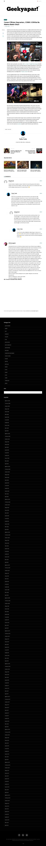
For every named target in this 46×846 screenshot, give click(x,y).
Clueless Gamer (24, 71)
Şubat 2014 (7, 811)
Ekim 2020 (7, 592)
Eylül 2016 (7, 726)
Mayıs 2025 (7, 441)
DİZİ (6, 331)
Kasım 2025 (7, 425)
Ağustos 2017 (7, 696)
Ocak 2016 (7, 748)
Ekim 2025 (7, 428)
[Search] (37, 1)
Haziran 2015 (7, 767)
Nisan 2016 (7, 740)
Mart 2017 (7, 710)
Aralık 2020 (7, 587)
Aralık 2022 (7, 521)
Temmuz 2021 (7, 567)
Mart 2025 (7, 447)
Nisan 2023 (7, 510)
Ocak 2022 (7, 551)
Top (23, 843)
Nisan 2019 (7, 641)
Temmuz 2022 (7, 534)
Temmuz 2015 (7, 765)
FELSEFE (6, 336)
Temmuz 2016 (7, 732)
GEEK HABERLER (8, 345)
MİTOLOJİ (7, 364)
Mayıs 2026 (7, 408)
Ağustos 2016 (7, 729)
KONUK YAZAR (7, 355)
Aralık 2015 (7, 751)
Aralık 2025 (7, 422)
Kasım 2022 (7, 524)
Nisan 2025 (7, 444)
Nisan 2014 (7, 806)
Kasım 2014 (7, 786)
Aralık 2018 (7, 652)
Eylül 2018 (7, 660)
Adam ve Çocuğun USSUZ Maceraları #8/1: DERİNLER (35, 170)
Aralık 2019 (7, 619)
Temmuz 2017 (7, 699)
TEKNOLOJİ (7, 380)
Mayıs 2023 (7, 507)
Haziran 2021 (7, 570)
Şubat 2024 (7, 482)
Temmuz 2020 (7, 600)
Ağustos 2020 (7, 597)
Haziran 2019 (7, 636)
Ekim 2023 (7, 493)
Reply (41, 180)
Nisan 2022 (7, 543)
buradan (19, 123)
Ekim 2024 (7, 460)
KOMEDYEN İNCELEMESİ (9, 353)
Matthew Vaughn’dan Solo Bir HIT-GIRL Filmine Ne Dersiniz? (16, 152)
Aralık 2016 (7, 718)
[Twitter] (3, 36)
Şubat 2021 (7, 581)
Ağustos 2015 (7, 762)
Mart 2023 (7, 513)
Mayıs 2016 (7, 737)
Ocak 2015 (7, 781)
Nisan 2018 (7, 674)
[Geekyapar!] (23, 9)
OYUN (6, 369)
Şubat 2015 (7, 778)
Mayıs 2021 (7, 573)
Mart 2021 (7, 578)
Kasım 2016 (7, 721)
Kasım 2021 (7, 556)
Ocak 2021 (7, 584)
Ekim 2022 (7, 526)
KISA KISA (7, 350)
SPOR (6, 375)
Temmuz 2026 (7, 403)
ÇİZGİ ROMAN (7, 325)
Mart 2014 (7, 808)
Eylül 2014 (7, 792)
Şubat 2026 (7, 417)
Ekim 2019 (7, 625)
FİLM (6, 339)
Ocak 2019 (7, 649)
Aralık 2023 (7, 488)
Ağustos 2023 (7, 499)
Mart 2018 (7, 677)
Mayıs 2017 (7, 704)
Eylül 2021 (7, 562)
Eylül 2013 (7, 825)
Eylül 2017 (7, 693)
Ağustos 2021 (7, 565)
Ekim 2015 (7, 756)
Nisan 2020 (7, 608)
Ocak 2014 (7, 814)
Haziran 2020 (7, 603)
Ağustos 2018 (7, 663)
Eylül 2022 (7, 529)
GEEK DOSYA (7, 342)
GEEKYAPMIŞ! (7, 347)
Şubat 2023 (7, 515)
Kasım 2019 (7, 622)
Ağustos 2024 (7, 466)
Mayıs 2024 (7, 474)
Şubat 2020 (7, 614)
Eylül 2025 (7, 430)
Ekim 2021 (7, 559)
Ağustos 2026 (7, 400)
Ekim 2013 (7, 822)
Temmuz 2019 (7, 633)
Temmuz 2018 (7, 666)
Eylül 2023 (7, 496)
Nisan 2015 (7, 773)
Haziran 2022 (7, 537)
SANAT (6, 372)
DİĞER (6, 328)
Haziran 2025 (7, 439)
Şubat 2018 (7, 680)
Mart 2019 (7, 644)
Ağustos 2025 (7, 433)
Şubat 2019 (7, 647)
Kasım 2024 (7, 458)
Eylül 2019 (7, 628)
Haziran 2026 (7, 406)
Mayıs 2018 (7, 671)
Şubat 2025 (7, 450)
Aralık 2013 (7, 817)
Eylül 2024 (7, 463)
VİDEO (6, 383)
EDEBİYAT (7, 334)
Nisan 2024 (7, 477)
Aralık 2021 (7, 554)
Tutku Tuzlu (7, 26)
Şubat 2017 (7, 713)
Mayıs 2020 (7, 606)
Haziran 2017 (7, 702)
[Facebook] (3, 33)
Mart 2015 (7, 776)
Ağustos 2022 (7, 532)
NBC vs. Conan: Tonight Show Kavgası (30, 63)
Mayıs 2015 (7, 770)
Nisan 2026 (7, 411)
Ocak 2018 (7, 682)
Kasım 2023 (7, 491)
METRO (5, 19)
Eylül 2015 (7, 759)
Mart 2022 (7, 545)
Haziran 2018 (7, 669)
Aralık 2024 (7, 455)
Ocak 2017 (7, 715)
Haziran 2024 (7, 471)
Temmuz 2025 (7, 436)
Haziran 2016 (7, 734)
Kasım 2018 (7, 655)
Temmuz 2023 (7, 502)
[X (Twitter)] (23, 835)
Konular (6, 358)
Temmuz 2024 (7, 469)
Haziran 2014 (7, 800)
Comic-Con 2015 (8, 129)
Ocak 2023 (7, 518)
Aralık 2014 (7, 784)
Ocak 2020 (7, 617)
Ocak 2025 (7, 452)
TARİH (6, 377)
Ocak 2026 (7, 419)
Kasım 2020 (7, 589)
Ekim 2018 (7, 658)
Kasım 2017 (7, 688)
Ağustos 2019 (7, 630)
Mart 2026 (7, 414)
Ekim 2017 (7, 691)
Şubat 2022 (7, 548)
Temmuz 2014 (7, 797)
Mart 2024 (7, 480)
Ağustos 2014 (7, 795)
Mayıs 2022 (7, 540)
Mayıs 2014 (7, 803)
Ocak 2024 (7, 485)
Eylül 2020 (7, 595)
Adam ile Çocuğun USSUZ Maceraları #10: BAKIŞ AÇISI (9, 170)
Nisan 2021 (7, 576)
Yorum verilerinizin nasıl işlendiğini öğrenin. (30, 310)
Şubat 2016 (7, 745)
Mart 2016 (7, 743)
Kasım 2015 (7, 754)
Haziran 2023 (7, 504)
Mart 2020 (7, 611)
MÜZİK (6, 366)
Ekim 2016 (7, 723)
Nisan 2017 (7, 707)
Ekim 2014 (7, 789)
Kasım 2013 (7, 819)
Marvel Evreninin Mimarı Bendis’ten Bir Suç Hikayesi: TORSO (30, 152)
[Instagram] (26, 835)
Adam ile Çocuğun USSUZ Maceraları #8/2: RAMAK (22, 170)
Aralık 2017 (7, 685)
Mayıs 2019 (7, 639)
